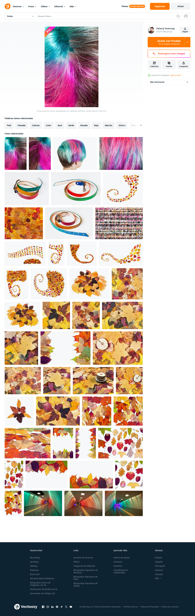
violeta (122, 125)
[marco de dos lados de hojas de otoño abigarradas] (85, 443)
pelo (9, 125)
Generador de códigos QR (42, 593)
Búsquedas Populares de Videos (85, 584)
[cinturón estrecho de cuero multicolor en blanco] (69, 223)
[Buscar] (178, 16)
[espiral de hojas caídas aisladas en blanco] (56, 253)
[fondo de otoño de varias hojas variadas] (23, 380)
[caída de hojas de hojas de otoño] (120, 443)
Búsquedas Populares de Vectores (85, 571)
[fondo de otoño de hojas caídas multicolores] (122, 315)
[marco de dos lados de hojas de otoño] (63, 443)
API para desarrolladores (42, 578)
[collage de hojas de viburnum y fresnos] (19, 411)
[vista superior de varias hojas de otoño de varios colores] (56, 380)
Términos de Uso (131, 606)
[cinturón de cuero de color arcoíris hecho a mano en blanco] (76, 188)
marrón (108, 125)
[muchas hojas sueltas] (128, 411)
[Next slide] (138, 125)
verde (71, 125)
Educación (35, 574)
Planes (125, 6)
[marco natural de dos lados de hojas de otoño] (65, 348)
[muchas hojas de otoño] (96, 411)
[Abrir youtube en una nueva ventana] (71, 607)
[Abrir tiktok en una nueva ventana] (61, 607)
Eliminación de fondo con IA (43, 589)
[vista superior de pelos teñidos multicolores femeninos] (40, 153)
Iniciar (181, 6)
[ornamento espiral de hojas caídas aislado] (123, 188)
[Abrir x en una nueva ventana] (66, 607)
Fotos (31, 6)
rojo (96, 125)
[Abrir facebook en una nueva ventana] (43, 607)
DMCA (76, 561)
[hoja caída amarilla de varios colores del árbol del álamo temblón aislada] (25, 253)
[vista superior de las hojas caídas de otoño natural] (58, 411)
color (48, 125)
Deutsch (159, 570)
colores (36, 125)
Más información (157, 82)
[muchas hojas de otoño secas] (13, 503)
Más (72, 6)
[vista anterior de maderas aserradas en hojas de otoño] (93, 380)
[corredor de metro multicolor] (43, 503)
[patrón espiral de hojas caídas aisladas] (121, 253)
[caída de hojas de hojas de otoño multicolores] (129, 474)
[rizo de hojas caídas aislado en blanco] (82, 253)
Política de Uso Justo (170, 606)
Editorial (58, 6)
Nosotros (117, 566)
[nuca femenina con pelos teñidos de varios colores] (75, 153)
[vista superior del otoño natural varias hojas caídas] (56, 315)
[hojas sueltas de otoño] (14, 474)
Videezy (33, 566)
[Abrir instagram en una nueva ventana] (48, 607)
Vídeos (44, 6)
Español (159, 561)
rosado (84, 125)
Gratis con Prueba (169, 42)
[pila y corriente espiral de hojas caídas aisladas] (17, 283)
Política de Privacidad (149, 606)
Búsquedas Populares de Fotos (85, 577)
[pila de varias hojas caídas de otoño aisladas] (22, 315)
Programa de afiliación (84, 566)
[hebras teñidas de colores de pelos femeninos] (121, 153)
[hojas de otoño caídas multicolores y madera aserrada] (118, 348)
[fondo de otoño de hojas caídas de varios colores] (21, 348)
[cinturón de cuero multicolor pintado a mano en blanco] (27, 188)
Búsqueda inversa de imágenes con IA (40, 583)
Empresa (34, 570)
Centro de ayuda (121, 557)
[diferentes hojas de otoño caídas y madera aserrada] (129, 380)
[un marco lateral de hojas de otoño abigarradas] (91, 474)
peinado (22, 125)
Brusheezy (35, 557)
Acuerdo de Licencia (83, 557)
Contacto (117, 561)
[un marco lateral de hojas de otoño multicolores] (46, 474)
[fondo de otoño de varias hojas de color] (127, 283)
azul (60, 125)
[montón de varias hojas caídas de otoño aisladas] (89, 283)
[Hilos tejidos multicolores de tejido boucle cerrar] (119, 223)
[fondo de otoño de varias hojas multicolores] (86, 315)
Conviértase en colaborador (120, 571)
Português (160, 566)
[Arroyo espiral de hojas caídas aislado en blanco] (49, 283)
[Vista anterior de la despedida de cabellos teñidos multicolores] (16, 153)
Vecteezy (34, 561)
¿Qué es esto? (175, 75)
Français (159, 574)
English (158, 557)
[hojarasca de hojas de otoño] (28, 443)
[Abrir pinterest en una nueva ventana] (57, 607)
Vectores (17, 6)
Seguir (185, 31)
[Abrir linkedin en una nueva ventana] (52, 607)
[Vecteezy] (7, 6)
